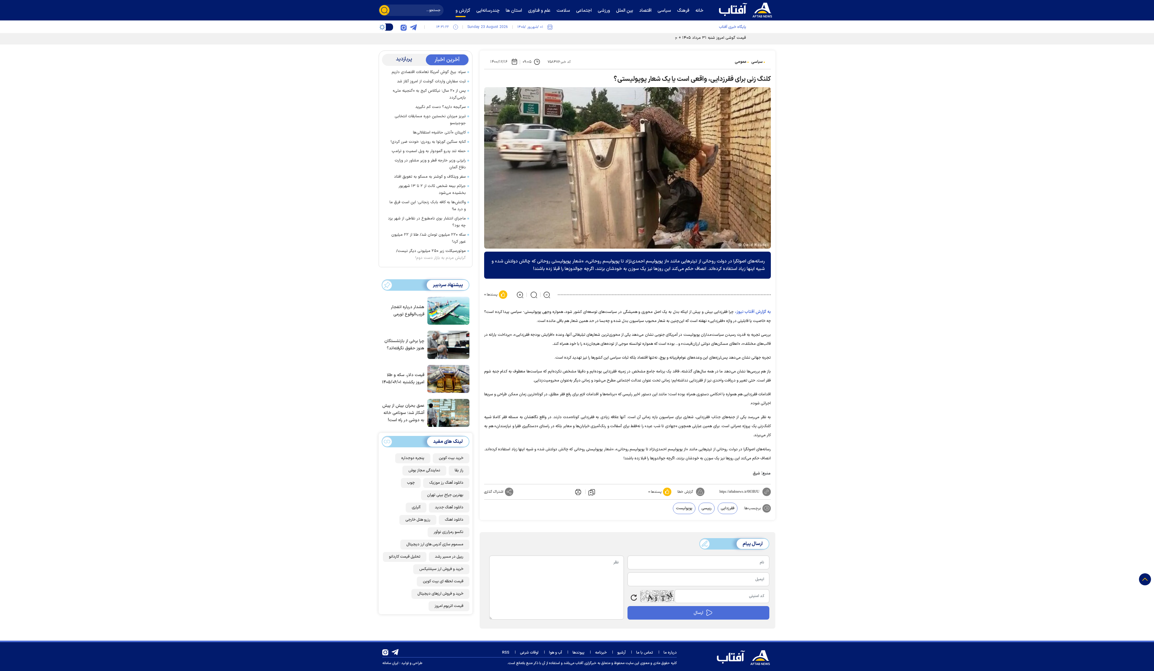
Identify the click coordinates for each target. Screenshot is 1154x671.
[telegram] (413, 27)
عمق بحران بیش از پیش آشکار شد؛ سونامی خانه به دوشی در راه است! (403, 413)
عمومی (740, 62)
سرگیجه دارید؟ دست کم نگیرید (440, 107)
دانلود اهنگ (454, 520)
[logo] (746, 9)
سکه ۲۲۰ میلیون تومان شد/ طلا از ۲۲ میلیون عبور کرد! (428, 238)
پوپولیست (684, 508)
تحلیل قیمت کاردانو (404, 557)
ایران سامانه (390, 663)
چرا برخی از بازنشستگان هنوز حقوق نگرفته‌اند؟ (404, 344)
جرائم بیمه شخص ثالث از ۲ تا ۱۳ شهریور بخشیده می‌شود (432, 189)
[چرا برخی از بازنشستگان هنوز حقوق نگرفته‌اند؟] (446, 344)
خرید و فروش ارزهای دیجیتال (440, 594)
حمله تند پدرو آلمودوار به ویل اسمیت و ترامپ (429, 151)
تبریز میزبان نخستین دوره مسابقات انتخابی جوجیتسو (430, 119)
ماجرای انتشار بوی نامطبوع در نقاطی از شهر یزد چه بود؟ (427, 222)
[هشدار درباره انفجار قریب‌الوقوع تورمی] (446, 310)
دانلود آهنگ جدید (449, 507)
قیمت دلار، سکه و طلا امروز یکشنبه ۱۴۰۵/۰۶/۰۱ (403, 378)
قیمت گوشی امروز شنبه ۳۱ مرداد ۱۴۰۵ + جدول (707, 38)
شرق (756, 473)
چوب (411, 483)
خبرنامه (601, 653)
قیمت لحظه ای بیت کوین (443, 581)
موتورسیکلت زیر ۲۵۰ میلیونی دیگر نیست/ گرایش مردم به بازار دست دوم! (431, 254)
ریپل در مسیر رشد (449, 557)
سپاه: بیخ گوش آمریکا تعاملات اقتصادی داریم (429, 72)
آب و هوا (555, 653)
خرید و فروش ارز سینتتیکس (441, 569)
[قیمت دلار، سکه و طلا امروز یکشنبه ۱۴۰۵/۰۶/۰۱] (446, 378)
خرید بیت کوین (451, 458)
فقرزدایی (727, 508)
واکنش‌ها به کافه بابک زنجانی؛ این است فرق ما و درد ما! (427, 205)
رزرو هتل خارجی (417, 520)
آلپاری (416, 507)
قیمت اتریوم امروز (449, 606)
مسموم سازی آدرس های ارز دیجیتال (434, 544)
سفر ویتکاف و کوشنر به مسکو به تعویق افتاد (430, 177)
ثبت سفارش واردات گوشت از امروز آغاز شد (431, 81)
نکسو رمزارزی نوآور (448, 532)
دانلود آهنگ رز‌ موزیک (446, 483)
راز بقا (459, 470)
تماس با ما (644, 653)
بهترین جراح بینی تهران (445, 495)
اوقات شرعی (529, 653)
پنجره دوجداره (412, 458)
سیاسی (757, 62)
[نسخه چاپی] (577, 491)
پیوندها (578, 653)
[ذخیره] (591, 491)
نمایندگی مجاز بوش (424, 470)
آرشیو (621, 653)
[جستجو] (384, 10)
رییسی (706, 508)
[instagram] (404, 27)
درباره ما (670, 653)
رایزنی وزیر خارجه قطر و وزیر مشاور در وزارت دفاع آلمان (430, 164)
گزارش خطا (685, 492)
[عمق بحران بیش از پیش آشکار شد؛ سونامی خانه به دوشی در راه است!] (446, 412)
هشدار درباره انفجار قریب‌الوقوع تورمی (407, 310)
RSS (505, 653)
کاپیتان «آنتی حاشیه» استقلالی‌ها (439, 133)
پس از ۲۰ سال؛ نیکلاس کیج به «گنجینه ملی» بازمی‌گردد (429, 94)
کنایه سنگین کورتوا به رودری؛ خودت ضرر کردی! (428, 142)
